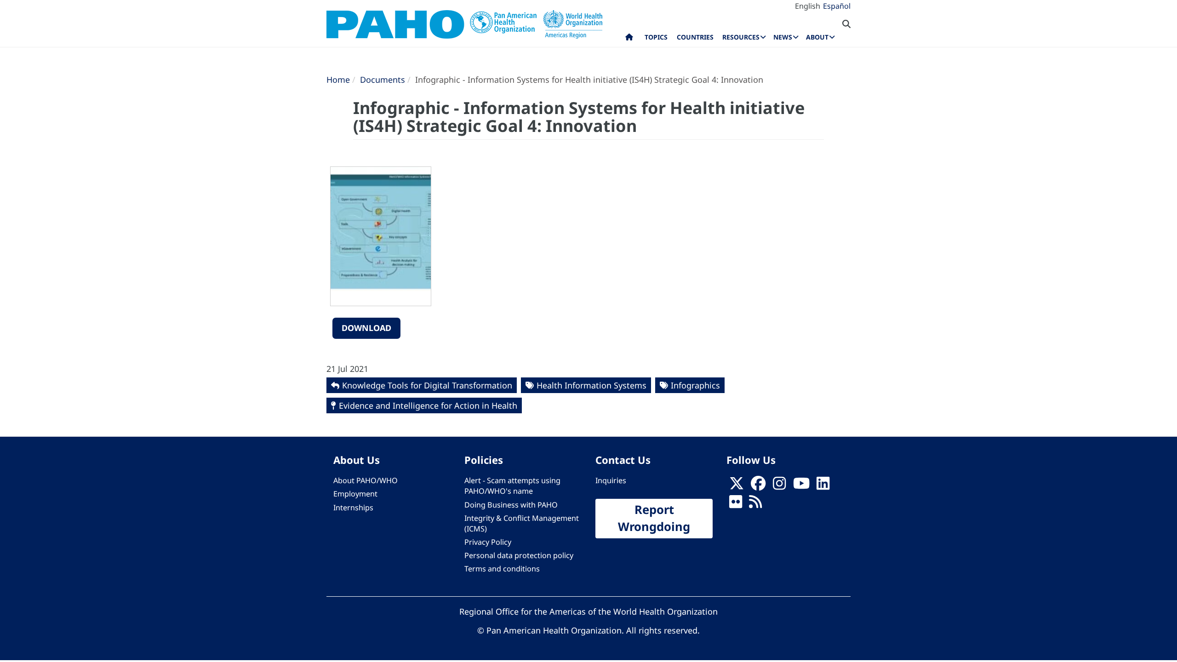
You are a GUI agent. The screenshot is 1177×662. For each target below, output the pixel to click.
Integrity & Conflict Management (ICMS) (521, 523)
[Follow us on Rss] (755, 505)
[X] (736, 486)
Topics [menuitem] (656, 37)
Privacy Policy (487, 542)
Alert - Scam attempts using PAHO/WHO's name (512, 485)
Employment (355, 494)
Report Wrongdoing (654, 518)
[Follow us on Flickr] (735, 505)
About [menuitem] (817, 37)
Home (338, 79)
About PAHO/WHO (365, 480)
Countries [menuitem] (695, 37)
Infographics (695, 385)
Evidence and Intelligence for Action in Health (428, 405)
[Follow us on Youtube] (801, 486)
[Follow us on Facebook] (758, 486)
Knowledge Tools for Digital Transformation (427, 385)
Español (837, 6)
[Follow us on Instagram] (779, 486)
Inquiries (610, 480)
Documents (382, 79)
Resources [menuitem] (741, 37)
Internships (353, 507)
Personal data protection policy (518, 555)
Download (366, 327)
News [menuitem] (782, 37)
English (807, 6)
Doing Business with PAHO (511, 505)
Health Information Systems (591, 385)
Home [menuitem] (629, 39)
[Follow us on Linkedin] (823, 486)
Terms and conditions (502, 569)
